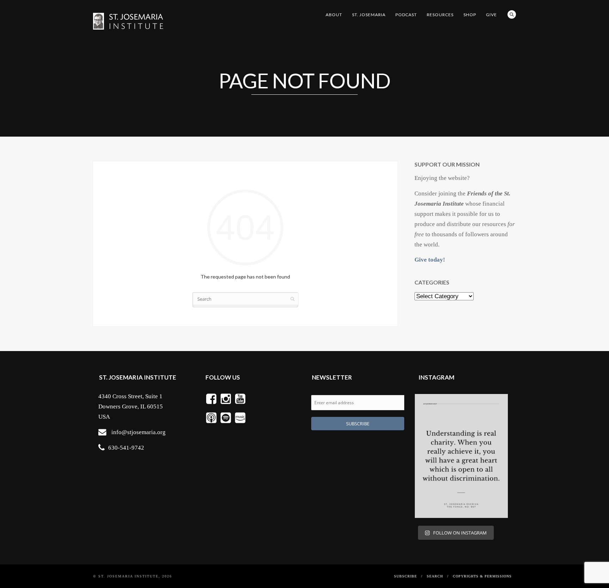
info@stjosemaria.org (138, 432)
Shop (469, 14)
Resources (440, 14)
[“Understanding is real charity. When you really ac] (461, 456)
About (334, 14)
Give (491, 14)
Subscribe (405, 576)
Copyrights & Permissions (482, 576)
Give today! (429, 259)
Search (512, 14)
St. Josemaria (369, 14)
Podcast (406, 14)
